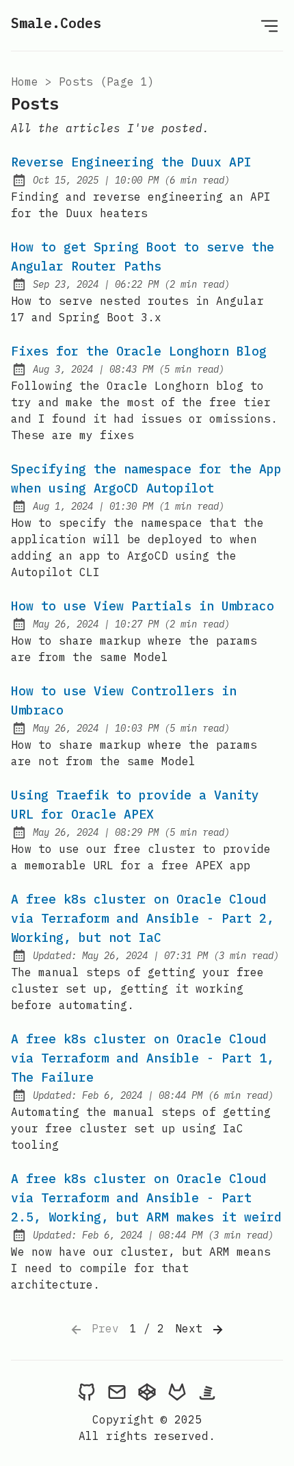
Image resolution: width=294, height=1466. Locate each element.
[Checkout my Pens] (147, 1391)
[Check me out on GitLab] (177, 1391)
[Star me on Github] (87, 1391)
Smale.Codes (56, 23)
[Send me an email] (117, 1391)
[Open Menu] (269, 25)
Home (24, 81)
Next (192, 1328)
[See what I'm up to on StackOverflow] (207, 1391)
